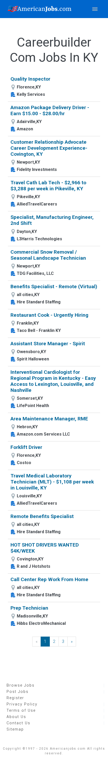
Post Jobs (18, 691)
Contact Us (18, 723)
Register (15, 698)
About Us (16, 717)
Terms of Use (21, 710)
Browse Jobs (21, 685)
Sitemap (15, 729)
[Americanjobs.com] (41, 9)
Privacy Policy (22, 704)
